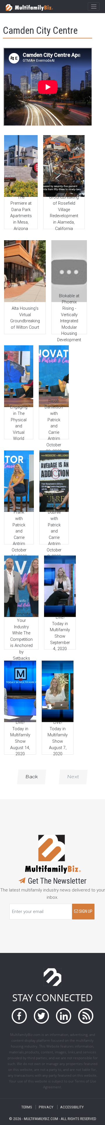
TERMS (26, 1107)
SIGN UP (85, 911)
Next (73, 776)
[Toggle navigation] (93, 6)
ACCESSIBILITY (72, 1107)
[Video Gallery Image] (20, 166)
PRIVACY (46, 1107)
